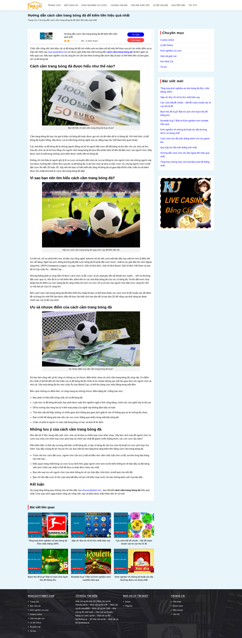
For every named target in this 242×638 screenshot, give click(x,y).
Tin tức (193, 5)
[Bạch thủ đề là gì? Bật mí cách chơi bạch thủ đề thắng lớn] (48, 561)
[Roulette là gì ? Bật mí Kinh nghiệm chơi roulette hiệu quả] (91, 561)
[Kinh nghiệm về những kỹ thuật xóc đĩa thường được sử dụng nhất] (134, 561)
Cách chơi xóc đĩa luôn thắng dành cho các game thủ (185, 140)
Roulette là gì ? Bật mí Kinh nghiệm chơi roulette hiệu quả (91, 578)
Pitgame (128, 606)
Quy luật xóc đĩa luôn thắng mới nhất (178, 147)
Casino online (119, 5)
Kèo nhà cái (71, 5)
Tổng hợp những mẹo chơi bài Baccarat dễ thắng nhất (185, 164)
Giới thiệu (177, 602)
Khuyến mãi (178, 5)
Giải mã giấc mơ (140, 5)
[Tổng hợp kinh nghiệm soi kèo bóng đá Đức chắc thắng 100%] (48, 525)
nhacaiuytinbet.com (57, 52)
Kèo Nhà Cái (166, 61)
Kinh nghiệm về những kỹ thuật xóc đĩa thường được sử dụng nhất (134, 578)
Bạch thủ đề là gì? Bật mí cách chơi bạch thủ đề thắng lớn (48, 578)
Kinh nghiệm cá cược (94, 5)
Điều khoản (178, 610)
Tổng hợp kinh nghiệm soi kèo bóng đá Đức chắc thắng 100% (48, 542)
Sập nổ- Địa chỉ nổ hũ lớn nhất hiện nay (91, 540)
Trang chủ (54, 5)
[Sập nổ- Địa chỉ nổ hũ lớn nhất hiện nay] (91, 525)
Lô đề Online (160, 5)
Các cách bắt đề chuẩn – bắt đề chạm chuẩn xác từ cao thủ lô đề (134, 542)
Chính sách (178, 606)
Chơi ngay (135, 40)
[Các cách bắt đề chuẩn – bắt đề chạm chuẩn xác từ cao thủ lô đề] (134, 525)
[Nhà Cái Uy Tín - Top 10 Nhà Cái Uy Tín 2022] (35, 5)
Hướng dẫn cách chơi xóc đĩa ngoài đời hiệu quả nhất (184, 155)
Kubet (127, 602)
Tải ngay (135, 34)
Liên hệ (176, 614)
